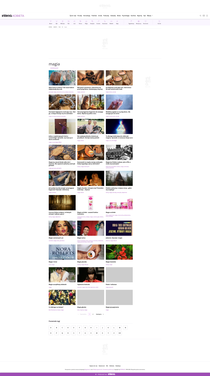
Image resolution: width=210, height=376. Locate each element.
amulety (54, 192)
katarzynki (86, 166)
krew (50, 264)
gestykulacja (84, 242)
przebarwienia (127, 215)
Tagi (59, 27)
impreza (82, 310)
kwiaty (107, 264)
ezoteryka (63, 116)
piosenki (111, 287)
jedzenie (108, 240)
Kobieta (55, 27)
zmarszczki (120, 215)
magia (54, 92)
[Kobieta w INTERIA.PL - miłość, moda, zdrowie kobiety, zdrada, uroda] (18, 15)
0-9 (120, 333)
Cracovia (95, 240)
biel (89, 287)
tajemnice (92, 287)
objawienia (124, 192)
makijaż (87, 216)
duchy (107, 192)
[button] (87, 16)
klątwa (82, 192)
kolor (58, 240)
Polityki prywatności (97, 369)
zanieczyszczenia (81, 216)
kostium (91, 240)
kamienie (58, 116)
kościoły (114, 192)
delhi (92, 242)
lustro (63, 92)
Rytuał (115, 240)
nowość (95, 216)
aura (110, 140)
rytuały (114, 92)
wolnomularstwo (110, 167)
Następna (98, 314)
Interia (50, 27)
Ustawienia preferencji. (108, 369)
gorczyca (54, 168)
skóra (107, 215)
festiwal (83, 240)
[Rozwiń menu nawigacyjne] (207, 16)
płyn (98, 216)
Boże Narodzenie (53, 310)
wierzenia (59, 92)
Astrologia (114, 140)
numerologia (55, 142)
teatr (78, 310)
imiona (82, 140)
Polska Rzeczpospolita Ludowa (113, 166)
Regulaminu (87, 369)
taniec (86, 240)
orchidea (79, 218)
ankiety (79, 264)
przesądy (51, 92)
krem (107, 216)
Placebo (86, 264)
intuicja (54, 116)
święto (78, 166)
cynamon (83, 92)
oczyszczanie (112, 116)
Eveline (101, 216)
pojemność (111, 215)
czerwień (51, 240)
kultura (79, 240)
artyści (88, 242)
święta (58, 310)
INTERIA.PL (122, 369)
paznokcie (62, 240)
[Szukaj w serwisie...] (200, 16)
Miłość (60, 142)
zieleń (97, 287)
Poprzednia (83, 314)
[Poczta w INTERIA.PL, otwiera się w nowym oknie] (203, 16)
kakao (110, 92)
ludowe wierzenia (69, 92)
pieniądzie (59, 168)
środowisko (100, 240)
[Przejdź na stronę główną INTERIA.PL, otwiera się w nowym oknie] (7, 15)
